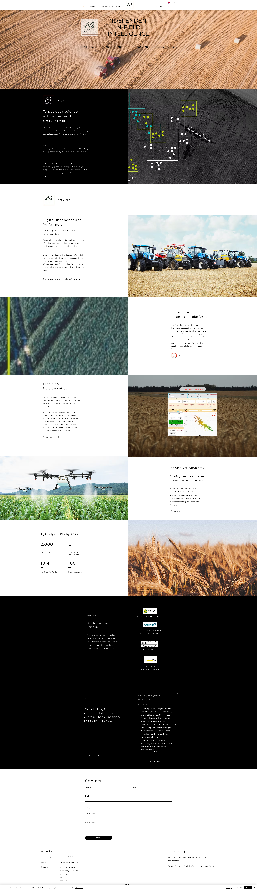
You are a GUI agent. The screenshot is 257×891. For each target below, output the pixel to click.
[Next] (175, 724)
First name (89, 787)
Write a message (90, 822)
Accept (248, 888)
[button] (118, 6)
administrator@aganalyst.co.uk (74, 862)
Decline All (238, 888)
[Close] (254, 887)
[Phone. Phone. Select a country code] (88, 808)
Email (87, 796)
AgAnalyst (47, 851)
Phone (87, 805)
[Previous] (137, 724)
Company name (90, 813)
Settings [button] (229, 888)
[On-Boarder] (156, 751)
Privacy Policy (174, 866)
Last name (133, 787)
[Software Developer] (154, 751)
